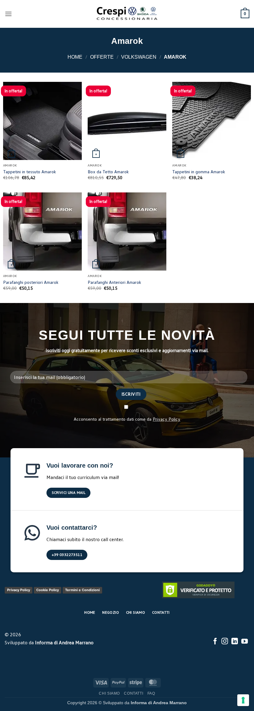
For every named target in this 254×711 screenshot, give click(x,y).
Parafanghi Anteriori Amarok (114, 282)
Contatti (133, 693)
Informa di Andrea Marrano (64, 642)
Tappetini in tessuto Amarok (29, 171)
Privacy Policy (166, 419)
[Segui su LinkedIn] (234, 641)
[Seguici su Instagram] (224, 641)
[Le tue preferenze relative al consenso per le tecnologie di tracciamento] (243, 700)
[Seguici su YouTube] (244, 641)
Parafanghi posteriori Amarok (31, 282)
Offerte (102, 57)
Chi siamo (109, 693)
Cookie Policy (47, 590)
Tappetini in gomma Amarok (198, 171)
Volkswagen (138, 57)
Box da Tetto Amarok (108, 171)
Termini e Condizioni (82, 590)
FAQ (151, 693)
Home (75, 57)
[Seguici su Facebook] (215, 641)
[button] (8, 13)
